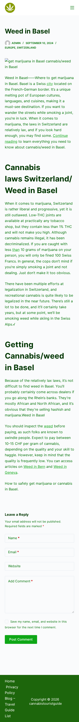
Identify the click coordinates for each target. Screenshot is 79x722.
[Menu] (72, 8)
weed (48, 426)
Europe (10, 47)
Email (13, 552)
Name (14, 538)
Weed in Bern (34, 466)
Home (10, 681)
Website (14, 566)
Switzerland (26, 47)
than (16, 249)
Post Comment (21, 639)
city (50, 83)
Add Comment (20, 581)
